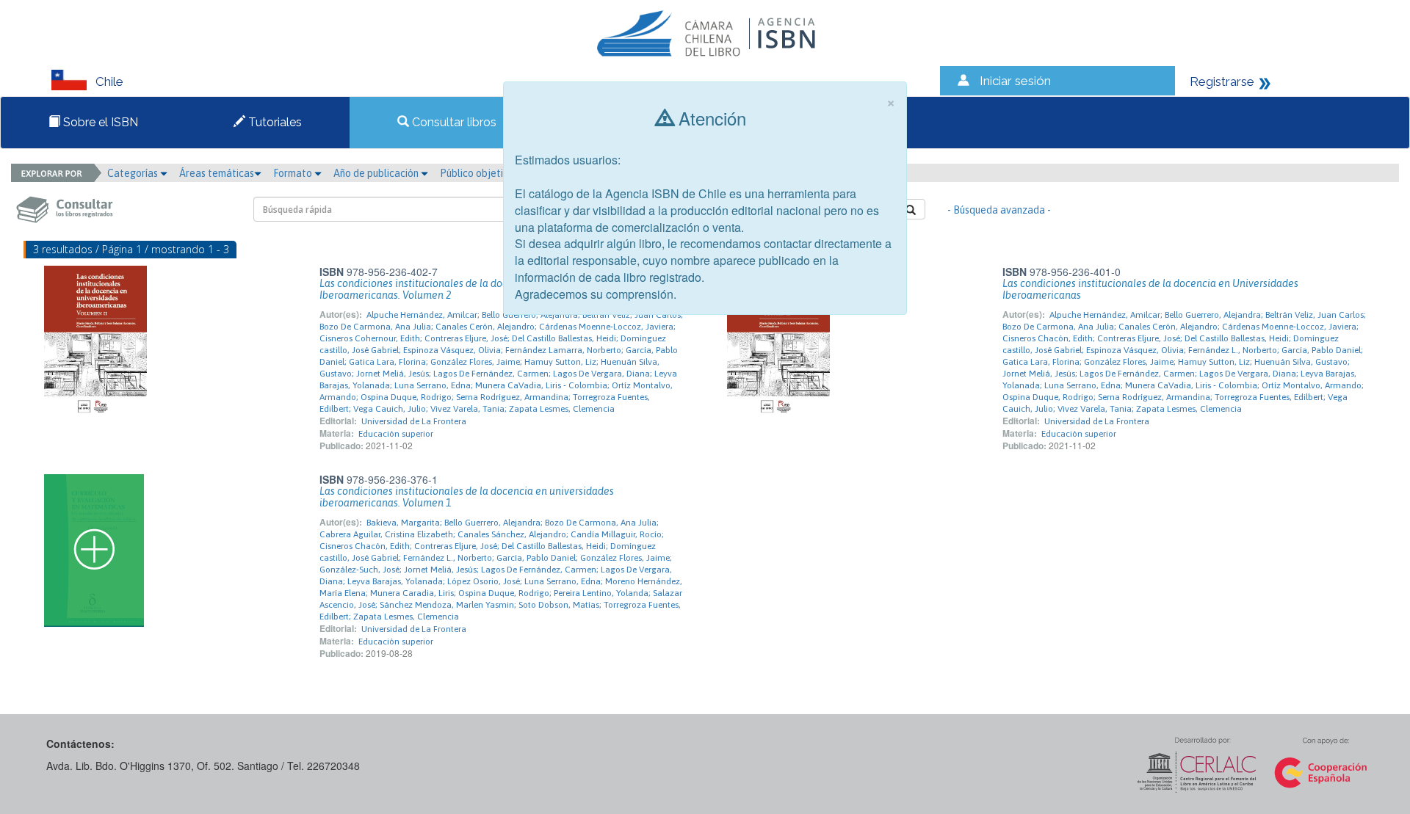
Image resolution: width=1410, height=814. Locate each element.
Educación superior (395, 434)
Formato (293, 173)
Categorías (133, 173)
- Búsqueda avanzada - (999, 210)
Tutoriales (273, 122)
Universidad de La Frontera (413, 421)
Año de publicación (377, 173)
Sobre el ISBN (99, 122)
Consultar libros (452, 122)
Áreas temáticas (216, 173)
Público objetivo (477, 173)
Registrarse (1222, 81)
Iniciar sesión (1015, 80)
